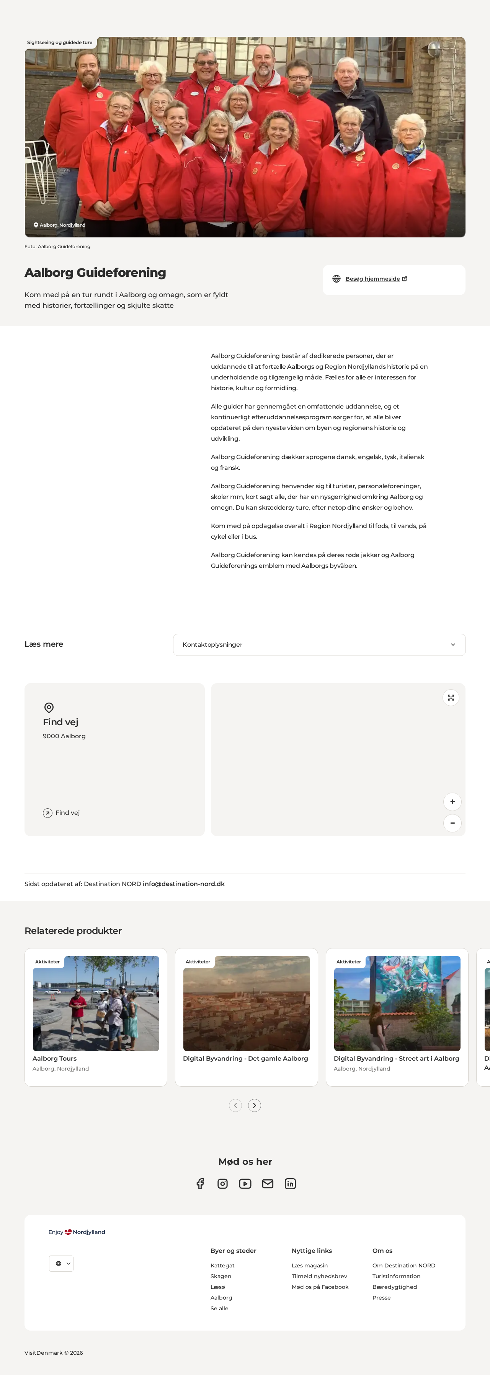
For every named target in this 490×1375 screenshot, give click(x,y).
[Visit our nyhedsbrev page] (267, 1183)
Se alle (220, 1308)
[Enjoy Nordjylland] (77, 1232)
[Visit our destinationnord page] (290, 1183)
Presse (381, 1297)
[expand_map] (451, 697)
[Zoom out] (452, 823)
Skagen (221, 1276)
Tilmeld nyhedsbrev (319, 1276)
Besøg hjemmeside (373, 278)
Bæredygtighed (394, 1286)
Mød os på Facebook (320, 1286)
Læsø (218, 1286)
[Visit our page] (222, 1183)
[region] (338, 759)
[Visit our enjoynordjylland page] (200, 1183)
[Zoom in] (452, 802)
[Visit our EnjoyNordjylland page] (245, 1183)
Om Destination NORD (404, 1265)
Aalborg (221, 1297)
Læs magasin (310, 1265)
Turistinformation (396, 1276)
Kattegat (223, 1265)
